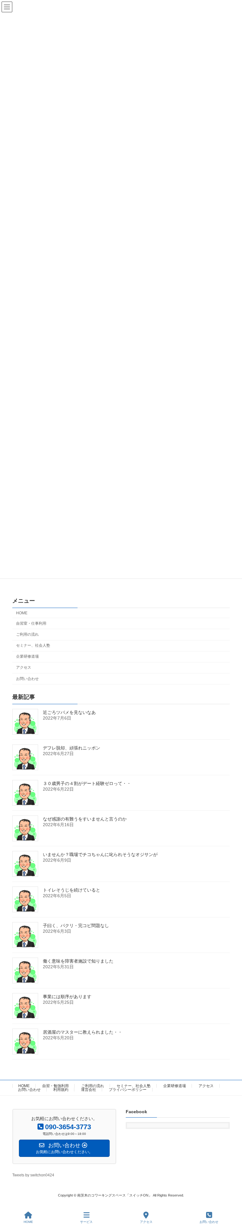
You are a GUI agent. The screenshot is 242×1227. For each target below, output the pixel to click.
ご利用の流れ (27, 634)
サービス (86, 1222)
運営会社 (88, 1089)
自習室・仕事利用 (31, 623)
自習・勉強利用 (55, 1086)
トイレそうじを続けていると (71, 890)
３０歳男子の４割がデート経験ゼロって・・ (87, 783)
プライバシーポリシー (128, 1089)
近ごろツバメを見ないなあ (69, 712)
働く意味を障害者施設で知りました (78, 961)
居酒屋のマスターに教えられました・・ (82, 1032)
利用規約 (60, 1089)
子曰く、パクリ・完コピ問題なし (76, 925)
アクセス (23, 667)
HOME (21, 613)
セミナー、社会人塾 (33, 645)
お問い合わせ (27, 678)
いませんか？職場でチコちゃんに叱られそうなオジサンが (100, 854)
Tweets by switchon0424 (33, 1175)
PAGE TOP (232, 1197)
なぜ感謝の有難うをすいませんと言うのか (85, 818)
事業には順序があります (67, 996)
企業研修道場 (27, 656)
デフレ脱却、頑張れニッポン (71, 747)
